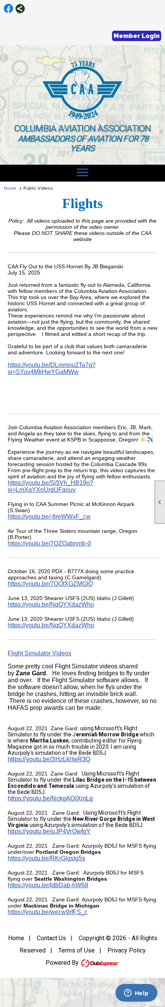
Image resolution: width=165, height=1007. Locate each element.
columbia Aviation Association (82, 128)
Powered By (63, 962)
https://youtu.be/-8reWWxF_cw (49, 516)
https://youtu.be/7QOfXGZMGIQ (50, 583)
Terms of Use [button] (76, 950)
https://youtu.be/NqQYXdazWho (51, 604)
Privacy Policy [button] (126, 950)
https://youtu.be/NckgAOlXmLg (50, 798)
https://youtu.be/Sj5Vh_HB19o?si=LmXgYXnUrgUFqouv (50, 486)
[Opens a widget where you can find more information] (136, 993)
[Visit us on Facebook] (8, 8)
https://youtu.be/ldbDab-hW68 (48, 885)
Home (10, 188)
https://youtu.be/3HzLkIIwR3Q (49, 759)
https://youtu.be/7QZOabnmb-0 (49, 543)
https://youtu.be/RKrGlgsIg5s (46, 858)
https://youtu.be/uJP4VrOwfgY (49, 831)
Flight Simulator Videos (39, 653)
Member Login (137, 36)
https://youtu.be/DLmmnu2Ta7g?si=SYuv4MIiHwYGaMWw (52, 368)
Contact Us (51, 938)
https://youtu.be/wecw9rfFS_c (47, 912)
